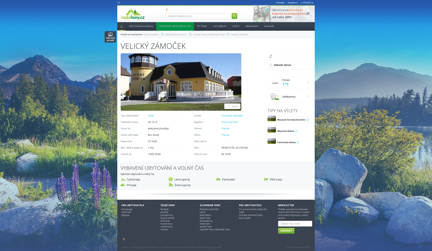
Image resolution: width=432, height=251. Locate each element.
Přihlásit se (308, 2)
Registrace (293, 2)
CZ (118, 2)
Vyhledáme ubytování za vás (175, 26)
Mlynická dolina (285, 131)
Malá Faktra (205, 215)
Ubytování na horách (141, 26)
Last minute (219, 26)
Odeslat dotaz (282, 65)
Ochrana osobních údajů (251, 215)
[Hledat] (234, 16)
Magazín (269, 26)
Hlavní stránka (121, 26)
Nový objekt (244, 218)
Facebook (124, 239)
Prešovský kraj (229, 122)
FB (167, 9)
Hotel (151, 115)
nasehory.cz (127, 8)
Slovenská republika (232, 115)
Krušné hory (166, 223)
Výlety (235, 26)
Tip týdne (202, 26)
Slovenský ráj (206, 220)
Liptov (203, 212)
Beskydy (165, 209)
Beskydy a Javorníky (209, 209)
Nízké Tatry (205, 218)
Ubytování (126, 212)
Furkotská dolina (286, 142)
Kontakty (280, 2)
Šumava (164, 229)
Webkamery (252, 26)
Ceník (241, 212)
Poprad (225, 128)
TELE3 (307, 247)
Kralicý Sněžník (167, 218)
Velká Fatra (205, 223)
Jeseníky (164, 212)
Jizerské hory (167, 215)
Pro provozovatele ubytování (253, 209)
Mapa (235, 106)
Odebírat (286, 230)
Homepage (127, 209)
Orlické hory (166, 226)
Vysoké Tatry (206, 226)
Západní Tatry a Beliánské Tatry (215, 229)
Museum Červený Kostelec (291, 119)
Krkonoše (165, 220)
